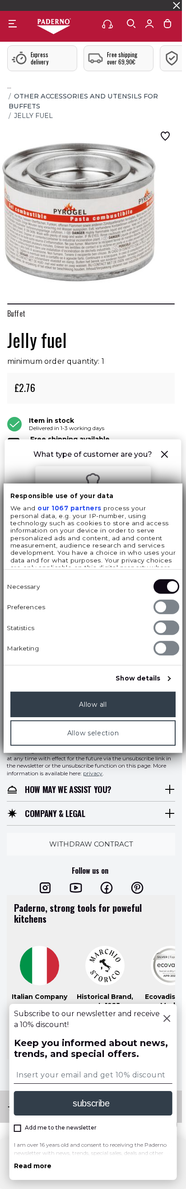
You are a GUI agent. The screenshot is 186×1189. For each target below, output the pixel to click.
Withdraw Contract (91, 844)
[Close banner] (176, 5)
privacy (92, 773)
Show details (138, 678)
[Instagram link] (45, 888)
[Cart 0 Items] (167, 25)
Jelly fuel (33, 116)
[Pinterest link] (137, 888)
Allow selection (93, 733)
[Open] (131, 23)
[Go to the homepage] (54, 26)
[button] (165, 455)
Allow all (93, 704)
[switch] (166, 607)
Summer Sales (161, 5)
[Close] (166, 1019)
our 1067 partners (69, 508)
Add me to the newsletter (61, 1127)
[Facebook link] (106, 888)
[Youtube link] (76, 888)
